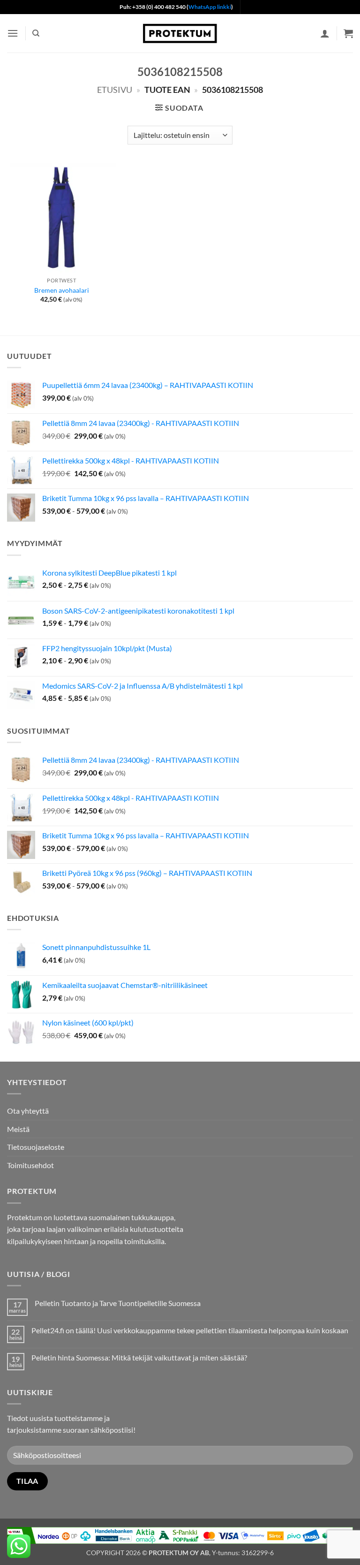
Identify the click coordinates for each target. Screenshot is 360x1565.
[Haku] (35, 33)
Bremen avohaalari (61, 290)
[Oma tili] (325, 33)
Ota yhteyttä (28, 1110)
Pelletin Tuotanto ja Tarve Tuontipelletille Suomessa (118, 1303)
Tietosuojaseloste (35, 1146)
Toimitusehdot (30, 1165)
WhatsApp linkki (209, 6)
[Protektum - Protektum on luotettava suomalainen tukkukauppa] (180, 33)
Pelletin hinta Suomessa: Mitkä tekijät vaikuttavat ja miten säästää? (139, 1357)
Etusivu (114, 89)
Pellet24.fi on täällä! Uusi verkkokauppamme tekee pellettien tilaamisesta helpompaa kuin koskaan (189, 1330)
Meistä (18, 1128)
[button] (12, 33)
